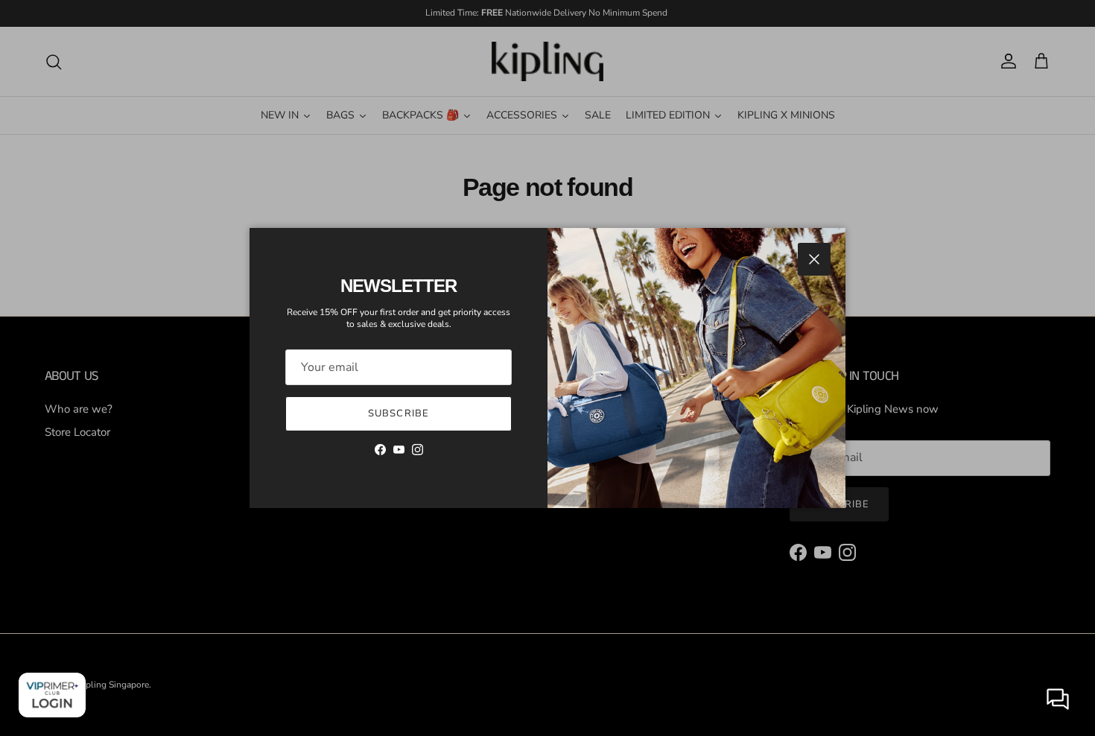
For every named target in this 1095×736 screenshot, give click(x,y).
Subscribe (398, 413)
